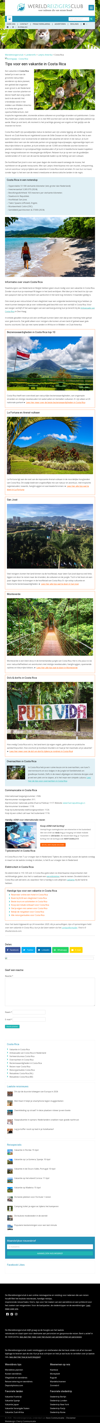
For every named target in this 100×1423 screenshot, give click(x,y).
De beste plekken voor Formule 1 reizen (32, 1197)
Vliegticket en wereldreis (16, 1377)
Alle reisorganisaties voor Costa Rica (27, 915)
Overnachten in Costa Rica (21, 1059)
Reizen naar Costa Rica (20, 1066)
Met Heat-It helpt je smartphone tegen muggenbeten (38, 1101)
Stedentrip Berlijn (58, 1396)
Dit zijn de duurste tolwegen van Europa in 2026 (36, 1091)
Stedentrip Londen (58, 1400)
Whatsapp (62, 950)
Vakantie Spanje (12, 1400)
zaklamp (71, 879)
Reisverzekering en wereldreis (19, 1381)
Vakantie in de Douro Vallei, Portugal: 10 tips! (34, 1168)
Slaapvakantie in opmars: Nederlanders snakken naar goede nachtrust (46, 1119)
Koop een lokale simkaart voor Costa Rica (30, 905)
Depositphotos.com (14, 1385)
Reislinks (74, 24)
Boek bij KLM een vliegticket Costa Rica (29, 898)
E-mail (78, 950)
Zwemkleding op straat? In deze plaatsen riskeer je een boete (42, 1110)
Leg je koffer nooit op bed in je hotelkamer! (34, 1129)
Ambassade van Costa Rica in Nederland (28, 1053)
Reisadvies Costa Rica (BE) (21, 1076)
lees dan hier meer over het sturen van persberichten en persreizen (51, 1337)
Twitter (30, 950)
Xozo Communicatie (55, 1418)
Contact (24, 24)
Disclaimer (71, 1418)
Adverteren (60, 24)
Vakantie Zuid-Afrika (14, 1412)
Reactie (9, 976)
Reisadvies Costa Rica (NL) (21, 1073)
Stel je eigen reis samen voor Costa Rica (29, 908)
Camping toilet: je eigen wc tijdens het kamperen (36, 1206)
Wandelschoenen (58, 1381)
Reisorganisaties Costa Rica (22, 1070)
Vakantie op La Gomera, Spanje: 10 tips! (32, 1159)
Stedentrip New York (59, 1404)
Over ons (11, 24)
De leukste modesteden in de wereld (30, 1215)
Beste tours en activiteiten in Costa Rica (29, 901)
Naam (8, 1012)
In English (22, 27)
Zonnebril (54, 1385)
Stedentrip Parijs (57, 1408)
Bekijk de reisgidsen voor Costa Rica (27, 911)
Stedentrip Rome (57, 1412)
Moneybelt (55, 1373)
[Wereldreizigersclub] (50, 10)
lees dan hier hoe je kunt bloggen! (24, 1357)
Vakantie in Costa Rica (20, 1049)
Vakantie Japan (12, 1404)
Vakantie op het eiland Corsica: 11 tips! (31, 1178)
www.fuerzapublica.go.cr (74, 803)
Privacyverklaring (41, 24)
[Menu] (91, 7)
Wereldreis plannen (14, 1369)
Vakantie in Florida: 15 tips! (26, 1150)
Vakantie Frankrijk (13, 1396)
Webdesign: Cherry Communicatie (20, 1421)
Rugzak (53, 1377)
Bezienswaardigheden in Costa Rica (26, 1063)
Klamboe (54, 1369)
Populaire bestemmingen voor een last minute (35, 1225)
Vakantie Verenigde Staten (17, 1408)
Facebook (14, 950)
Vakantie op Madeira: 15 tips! (27, 1187)
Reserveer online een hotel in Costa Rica (29, 894)
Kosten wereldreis (13, 1373)
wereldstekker (53, 876)
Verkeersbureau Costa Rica (22, 1056)
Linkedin (45, 950)
